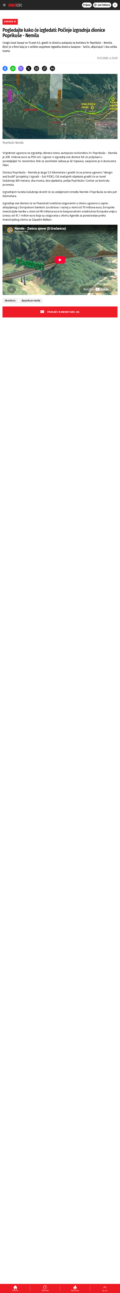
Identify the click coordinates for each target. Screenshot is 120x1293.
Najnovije (45, 1290)
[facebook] (5, 68)
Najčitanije (75, 1290)
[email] (36, 68)
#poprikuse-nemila (31, 300)
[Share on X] (28, 68)
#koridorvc (10, 300)
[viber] (21, 68)
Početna (15, 1290)
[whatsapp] (13, 68)
